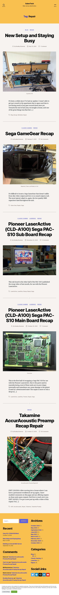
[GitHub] (40, 574)
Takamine (28, 506)
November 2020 (36, 541)
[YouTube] (48, 574)
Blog (26, 30)
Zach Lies (6, 562)
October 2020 (35, 543)
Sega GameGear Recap (29, 133)
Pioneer (25, 396)
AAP (12, 506)
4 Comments (45, 240)
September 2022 (36, 530)
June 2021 (34, 532)
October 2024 (35, 525)
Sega (22, 205)
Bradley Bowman (20, 46)
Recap (15, 115)
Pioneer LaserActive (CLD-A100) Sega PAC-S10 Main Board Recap (29, 315)
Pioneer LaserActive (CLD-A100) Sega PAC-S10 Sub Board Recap (29, 229)
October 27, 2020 (32, 431)
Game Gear (14, 205)
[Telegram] (36, 574)
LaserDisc (32, 218)
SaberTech (29, 3)
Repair (32, 30)
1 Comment (44, 46)
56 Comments (44, 431)
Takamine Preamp (36, 506)
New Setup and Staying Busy (29, 38)
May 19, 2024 (32, 46)
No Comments (44, 139)
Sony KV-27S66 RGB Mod (11, 533)
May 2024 (34, 528)
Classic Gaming (27, 128)
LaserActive (14, 291)
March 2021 (34, 536)
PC (33, 556)
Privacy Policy (20, 591)
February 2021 (35, 538)
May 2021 (34, 534)
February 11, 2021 (32, 139)
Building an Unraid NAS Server (12, 544)
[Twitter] (32, 574)
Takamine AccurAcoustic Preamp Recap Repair (29, 421)
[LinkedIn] (44, 574)
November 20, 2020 (32, 240)
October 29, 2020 (33, 326)
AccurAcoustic (17, 506)
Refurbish (20, 115)
